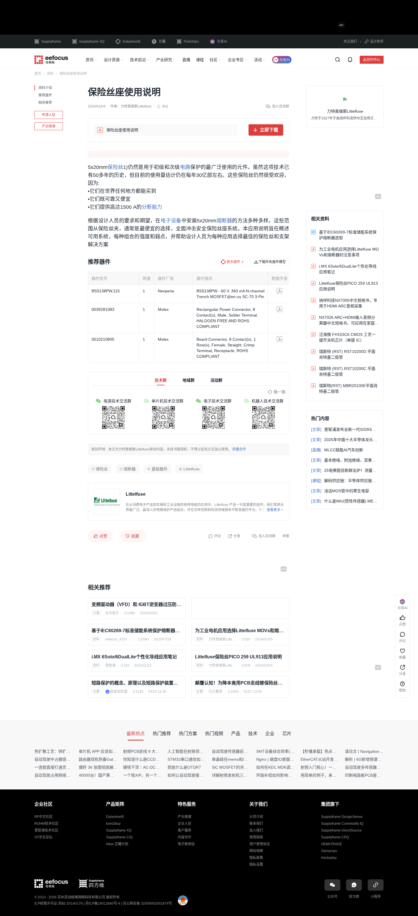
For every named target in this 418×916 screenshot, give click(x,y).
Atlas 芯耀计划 (117, 844)
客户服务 (184, 830)
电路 (185, 167)
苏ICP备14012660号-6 (102, 903)
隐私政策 (256, 858)
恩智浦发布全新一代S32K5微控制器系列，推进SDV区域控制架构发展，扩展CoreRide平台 (345, 429)
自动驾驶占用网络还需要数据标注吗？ (68, 775)
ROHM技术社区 (46, 824)
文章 (96, 692)
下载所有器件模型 (272, 262)
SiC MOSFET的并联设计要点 (238, 767)
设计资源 (112, 59)
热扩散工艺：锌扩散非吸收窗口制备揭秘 (70, 751)
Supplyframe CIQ (119, 837)
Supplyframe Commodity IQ (342, 824)
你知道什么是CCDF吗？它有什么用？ (156, 759)
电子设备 (171, 221)
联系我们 (256, 824)
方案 (96, 613)
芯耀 (162, 42)
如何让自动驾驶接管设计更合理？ (197, 775)
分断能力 (152, 207)
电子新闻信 (186, 844)
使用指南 (256, 837)
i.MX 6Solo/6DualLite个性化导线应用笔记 (134, 656)
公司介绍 (256, 817)
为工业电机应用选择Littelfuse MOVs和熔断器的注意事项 (240, 630)
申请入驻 (48, 115)
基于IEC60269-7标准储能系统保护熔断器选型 (137, 630)
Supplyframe (51, 42)
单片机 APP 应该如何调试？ (104, 751)
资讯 (90, 59)
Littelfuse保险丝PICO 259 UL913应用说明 (238, 656)
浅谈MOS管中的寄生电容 (340, 491)
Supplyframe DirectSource (341, 830)
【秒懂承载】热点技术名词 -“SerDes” (334, 751)
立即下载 (269, 129)
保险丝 (115, 167)
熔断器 (224, 221)
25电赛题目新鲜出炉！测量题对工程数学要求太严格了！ (345, 470)
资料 (50, 74)
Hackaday (329, 858)
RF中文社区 (43, 817)
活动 (258, 59)
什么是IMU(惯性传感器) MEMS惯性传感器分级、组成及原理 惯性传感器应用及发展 (345, 501)
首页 (37, 74)
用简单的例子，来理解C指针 (326, 775)
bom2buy (113, 824)
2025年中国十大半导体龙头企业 (345, 439)
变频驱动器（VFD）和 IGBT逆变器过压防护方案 (137, 604)
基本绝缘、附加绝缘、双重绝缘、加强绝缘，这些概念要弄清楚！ (345, 460)
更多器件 (233, 262)
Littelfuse (191, 469)
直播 (186, 59)
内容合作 (184, 837)
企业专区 (236, 59)
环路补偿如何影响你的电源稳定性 (286, 775)
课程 (200, 59)
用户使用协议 (259, 844)
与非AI (222, 42)
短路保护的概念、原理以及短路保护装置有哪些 (137, 683)
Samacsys (329, 851)
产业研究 (164, 59)
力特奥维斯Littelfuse (136, 106)
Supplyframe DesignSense (342, 817)
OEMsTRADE (331, 844)
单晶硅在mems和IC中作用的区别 (241, 759)
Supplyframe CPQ (335, 837)
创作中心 (373, 59)
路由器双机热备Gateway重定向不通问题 (114, 759)
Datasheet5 (131, 42)
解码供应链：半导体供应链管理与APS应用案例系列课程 (345, 480)
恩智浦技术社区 (46, 830)
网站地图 (256, 851)
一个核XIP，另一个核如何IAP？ (151, 775)
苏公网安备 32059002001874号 (147, 903)
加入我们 (256, 830)
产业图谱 (48, 126)
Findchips (191, 42)
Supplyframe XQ (91, 42)
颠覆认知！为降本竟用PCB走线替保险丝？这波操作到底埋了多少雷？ (240, 683)
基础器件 (159, 469)
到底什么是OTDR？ (185, 767)
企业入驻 (184, 824)
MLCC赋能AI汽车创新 (337, 450)
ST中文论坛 (43, 837)
